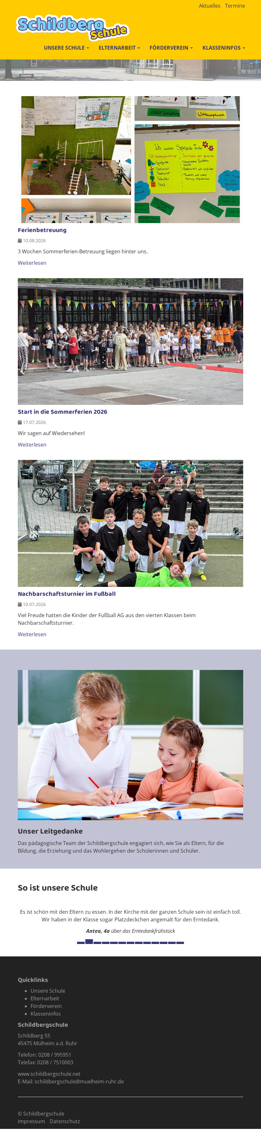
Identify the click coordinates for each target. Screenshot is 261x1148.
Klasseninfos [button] (222, 47)
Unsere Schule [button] (65, 47)
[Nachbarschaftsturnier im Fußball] (130, 523)
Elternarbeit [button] (118, 47)
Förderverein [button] (170, 47)
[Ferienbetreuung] (130, 159)
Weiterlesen (32, 262)
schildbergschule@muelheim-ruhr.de (79, 1081)
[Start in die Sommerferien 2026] (130, 341)
